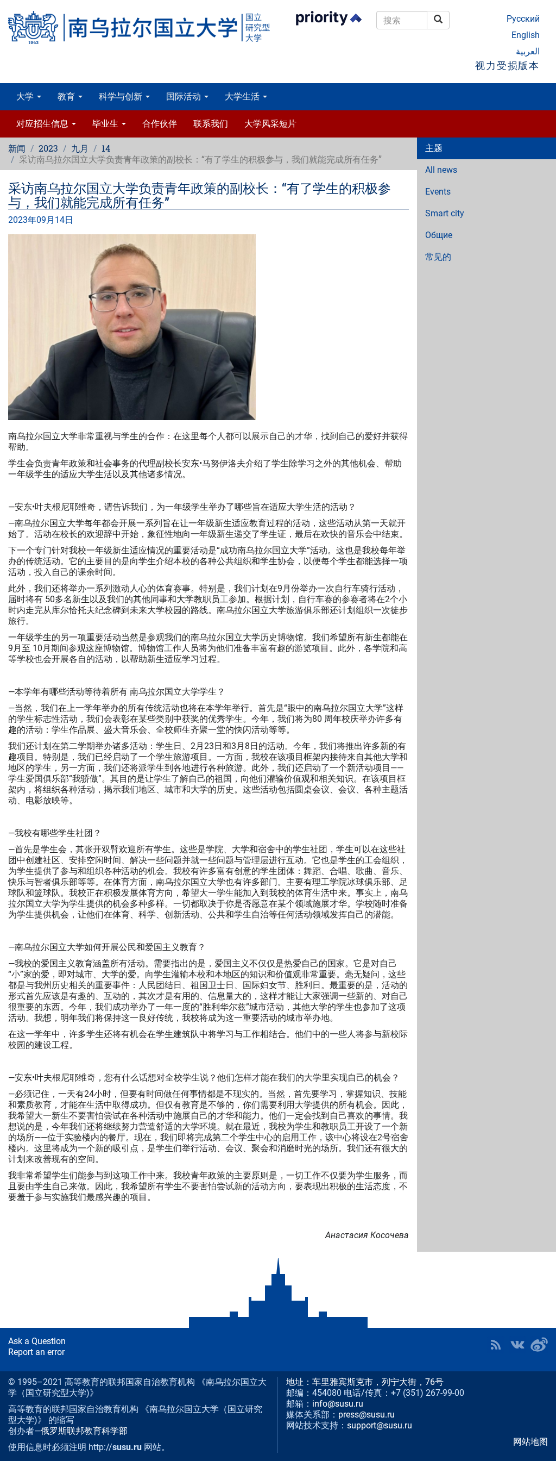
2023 (48, 148)
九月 (80, 148)
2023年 (22, 220)
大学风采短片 (270, 123)
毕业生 (106, 123)
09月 (45, 220)
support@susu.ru (379, 1425)
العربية (528, 51)
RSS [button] (495, 1344)
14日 (64, 220)
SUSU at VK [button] (517, 1344)
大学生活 (243, 96)
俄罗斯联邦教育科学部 (84, 1431)
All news (441, 170)
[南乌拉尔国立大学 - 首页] (139, 27)
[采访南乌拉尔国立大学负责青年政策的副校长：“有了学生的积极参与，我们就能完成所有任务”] (208, 327)
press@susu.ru (366, 1414)
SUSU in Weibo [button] (539, 1344)
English (525, 35)
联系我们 (210, 123)
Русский (523, 19)
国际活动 (184, 96)
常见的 (438, 257)
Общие (438, 235)
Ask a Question (37, 1341)
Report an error (36, 1352)
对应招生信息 (43, 123)
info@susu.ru (337, 1403)
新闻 (17, 148)
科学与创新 (121, 96)
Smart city (444, 213)
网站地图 (530, 1442)
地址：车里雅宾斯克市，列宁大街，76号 (365, 1382)
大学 (26, 96)
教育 (67, 96)
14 (106, 148)
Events (438, 191)
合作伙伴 (159, 123)
